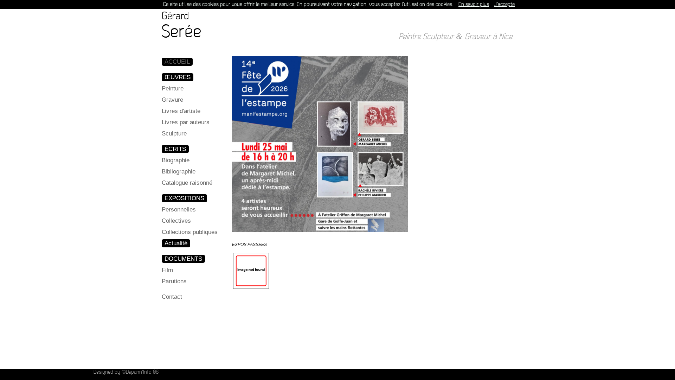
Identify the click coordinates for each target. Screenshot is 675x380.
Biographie (175, 160)
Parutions (174, 281)
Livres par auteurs (186, 122)
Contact (172, 296)
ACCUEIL (177, 61)
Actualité (176, 243)
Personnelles (179, 209)
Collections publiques (190, 232)
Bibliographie (178, 171)
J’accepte (504, 4)
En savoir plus (473, 4)
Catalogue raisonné (187, 182)
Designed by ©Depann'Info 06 (126, 372)
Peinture (173, 88)
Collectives (176, 220)
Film (167, 270)
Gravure (172, 99)
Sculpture (174, 133)
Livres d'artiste (181, 111)
